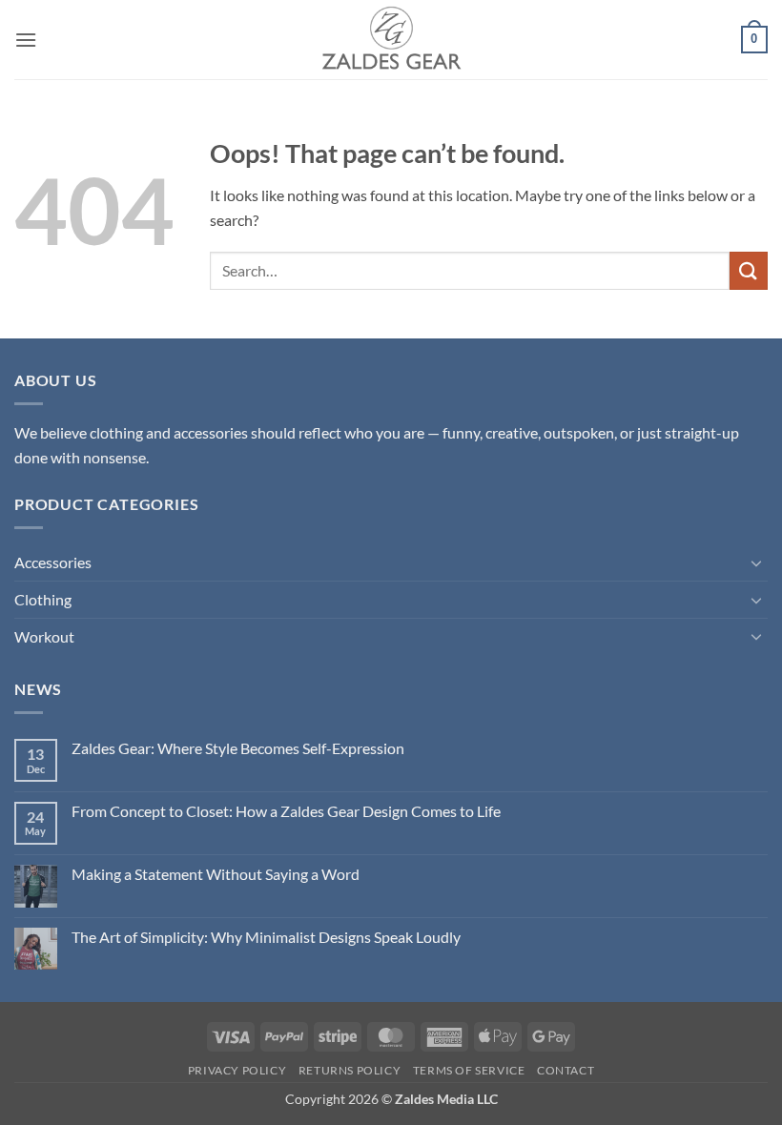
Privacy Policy (237, 1070)
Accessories (53, 562)
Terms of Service (469, 1070)
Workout (44, 636)
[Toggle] (756, 562)
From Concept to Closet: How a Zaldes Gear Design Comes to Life (286, 811)
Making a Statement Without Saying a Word (216, 874)
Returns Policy (349, 1070)
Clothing (43, 599)
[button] (25, 39)
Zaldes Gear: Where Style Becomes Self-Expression (238, 748)
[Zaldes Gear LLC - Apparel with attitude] (391, 39)
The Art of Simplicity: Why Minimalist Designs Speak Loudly (266, 937)
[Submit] (749, 270)
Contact (565, 1070)
